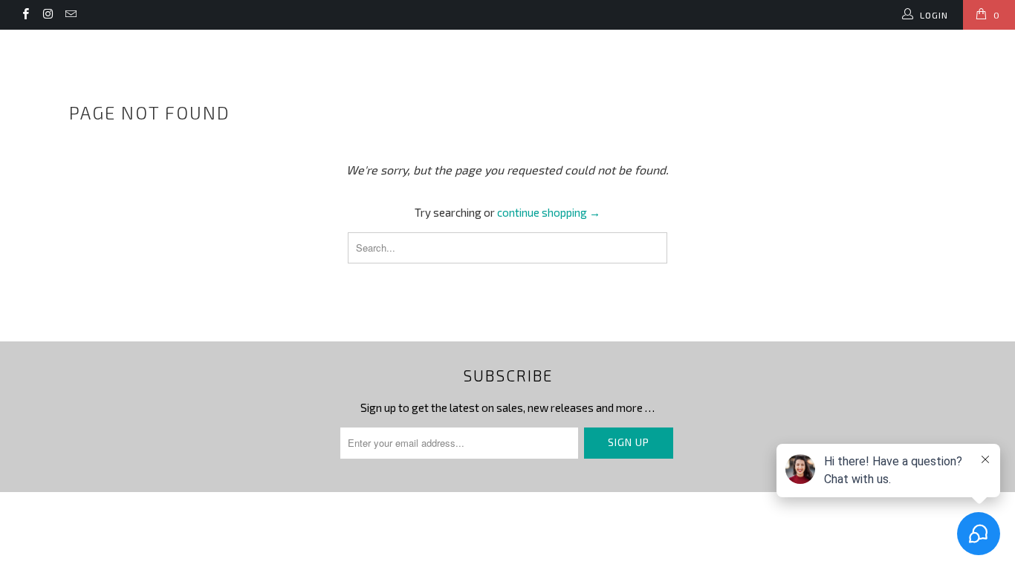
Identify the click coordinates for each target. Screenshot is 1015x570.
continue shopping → (548, 212)
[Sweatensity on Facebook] (25, 15)
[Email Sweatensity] (70, 15)
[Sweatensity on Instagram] (47, 15)
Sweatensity (81, 39)
